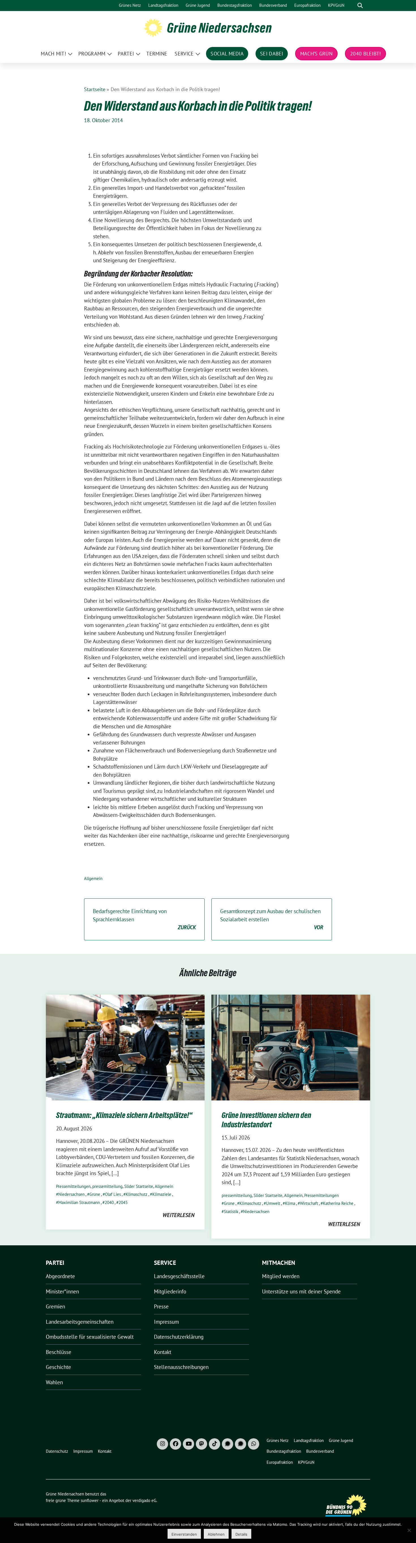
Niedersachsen (71, 1194)
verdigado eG (144, 1500)
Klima (290, 1203)
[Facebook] (175, 1444)
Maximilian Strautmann (79, 1202)
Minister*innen (62, 1291)
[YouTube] (188, 1444)
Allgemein (93, 878)
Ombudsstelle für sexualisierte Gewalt (90, 1336)
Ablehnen (216, 1534)
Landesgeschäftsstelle (179, 1276)
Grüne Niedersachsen (219, 27)
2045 (123, 1202)
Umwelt (273, 1203)
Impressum (166, 1321)
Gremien (55, 1306)
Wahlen (54, 1382)
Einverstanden (184, 1534)
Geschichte (58, 1367)
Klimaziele (161, 1194)
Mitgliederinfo (170, 1291)
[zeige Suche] (360, 5)
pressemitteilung (107, 1186)
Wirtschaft (309, 1203)
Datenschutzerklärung (178, 1336)
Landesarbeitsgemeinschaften (79, 1321)
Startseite (94, 89)
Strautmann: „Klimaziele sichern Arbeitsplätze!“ (124, 1115)
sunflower (89, 1500)
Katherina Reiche (338, 1203)
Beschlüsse (58, 1352)
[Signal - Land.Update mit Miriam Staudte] (240, 1444)
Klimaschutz (136, 1194)
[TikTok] (214, 1444)
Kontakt (162, 1352)
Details (241, 1534)
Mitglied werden (280, 1276)
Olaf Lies (113, 1194)
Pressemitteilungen (73, 1186)
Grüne (94, 1194)
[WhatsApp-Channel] (253, 1444)
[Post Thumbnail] (125, 1047)
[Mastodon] (201, 1444)
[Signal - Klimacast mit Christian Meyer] (227, 1444)
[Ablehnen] (409, 1530)
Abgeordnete (60, 1276)
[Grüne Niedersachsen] (153, 27)
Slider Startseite (138, 1186)
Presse (161, 1306)
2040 (109, 1202)
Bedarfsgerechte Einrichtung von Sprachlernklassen (144, 919)
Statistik (231, 1211)
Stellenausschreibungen (181, 1367)
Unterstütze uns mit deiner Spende (301, 1291)
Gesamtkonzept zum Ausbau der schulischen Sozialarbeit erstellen (271, 919)
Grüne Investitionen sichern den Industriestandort (266, 1120)
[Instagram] (162, 1444)
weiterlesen (178, 1215)
